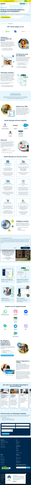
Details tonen (27, 245)
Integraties (2, 443)
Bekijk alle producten (3, 444)
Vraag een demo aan (3, 446)
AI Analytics (17, 444)
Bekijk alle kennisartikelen (19, 452)
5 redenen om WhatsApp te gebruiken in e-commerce (5, 398)
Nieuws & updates (3, 457)
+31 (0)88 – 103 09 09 (18, 461)
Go (25, 1)
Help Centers (17, 462)
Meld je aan (14, 481)
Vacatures (2, 462)
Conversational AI (18, 441)
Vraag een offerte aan (3, 447)
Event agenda (17, 450)
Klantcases (17, 447)
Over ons (2, 455)
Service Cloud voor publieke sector (4, 442)
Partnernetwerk (2, 458)
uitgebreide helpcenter (20, 375)
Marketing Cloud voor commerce (4, 441)
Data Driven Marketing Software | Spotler (3, 3)
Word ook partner (3, 459)
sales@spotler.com (18, 458)
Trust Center (2, 464)
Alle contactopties (18, 455)
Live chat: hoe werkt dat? (24, 398)
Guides (17, 448)
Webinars (17, 451)
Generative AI (17, 442)
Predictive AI (17, 443)
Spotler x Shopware (3, 460)
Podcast (17, 449)
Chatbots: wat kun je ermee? (14, 398)
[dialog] (15, 479)
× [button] (25, 473)
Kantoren (2, 456)
